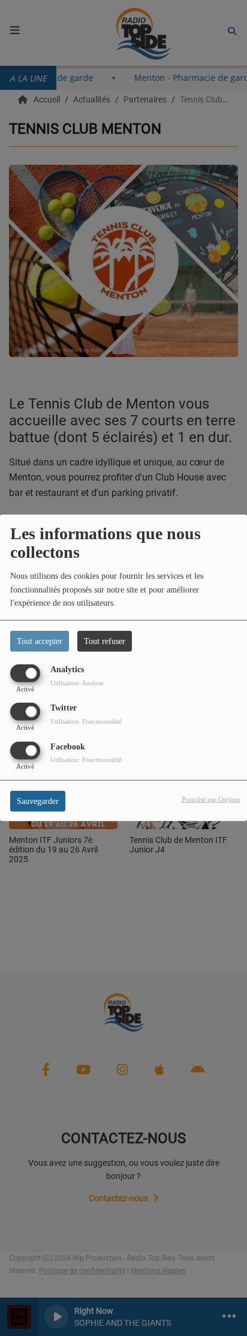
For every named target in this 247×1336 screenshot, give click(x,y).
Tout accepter (39, 641)
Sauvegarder (38, 800)
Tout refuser (104, 641)
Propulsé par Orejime (211, 798)
